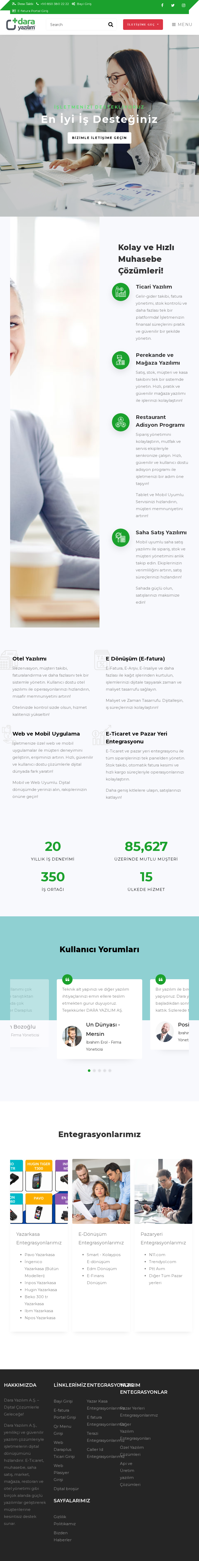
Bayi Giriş (83, 4)
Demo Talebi (25, 3)
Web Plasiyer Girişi (61, 1472)
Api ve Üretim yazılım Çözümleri (130, 1474)
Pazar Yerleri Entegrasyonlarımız (132, 1412)
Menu (184, 24)
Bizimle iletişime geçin (99, 144)
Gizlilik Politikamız (65, 1520)
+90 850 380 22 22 (55, 4)
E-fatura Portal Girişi (65, 1414)
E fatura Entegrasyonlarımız (99, 1421)
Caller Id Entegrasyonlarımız (99, 1453)
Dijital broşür (66, 1488)
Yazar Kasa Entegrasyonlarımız (99, 1405)
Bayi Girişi (63, 1401)
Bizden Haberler (63, 1536)
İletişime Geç (141, 24)
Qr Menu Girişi (62, 1430)
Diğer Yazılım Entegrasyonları (132, 1431)
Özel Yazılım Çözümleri (132, 1451)
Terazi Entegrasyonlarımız (99, 1437)
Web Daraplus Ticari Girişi (64, 1449)
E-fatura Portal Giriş (32, 11)
